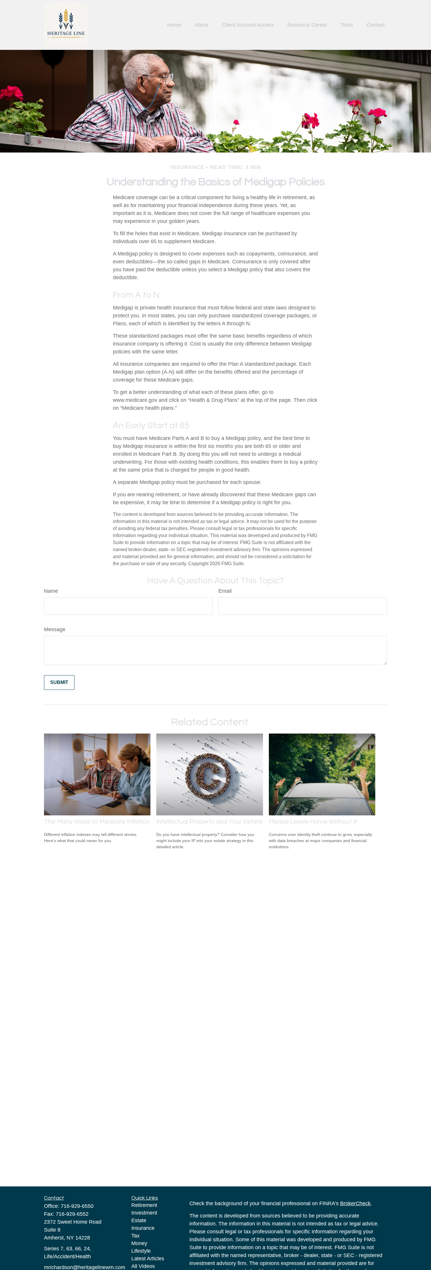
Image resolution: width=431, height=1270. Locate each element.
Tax (135, 1236)
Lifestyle (141, 1251)
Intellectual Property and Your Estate (209, 821)
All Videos (143, 1266)
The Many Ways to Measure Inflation (97, 821)
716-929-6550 (77, 1206)
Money (139, 1243)
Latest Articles (147, 1258)
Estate (138, 1220)
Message (54, 629)
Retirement (144, 1205)
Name (51, 591)
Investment (144, 1213)
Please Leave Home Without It (313, 821)
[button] (174, 25)
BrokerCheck (355, 1203)
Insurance (143, 1228)
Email (225, 591)
